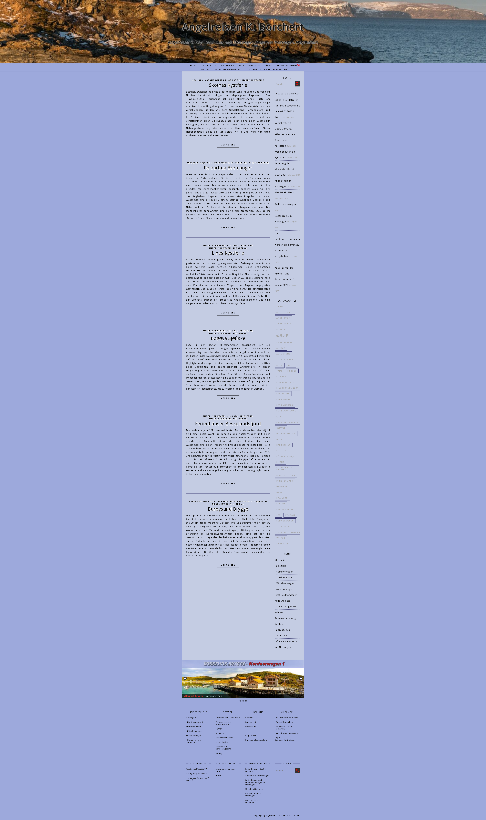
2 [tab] (243, 701)
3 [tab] (246, 701)
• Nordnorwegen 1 (194, 722)
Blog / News (250, 735)
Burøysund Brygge (228, 509)
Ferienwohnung (286, 411)
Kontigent (283, 450)
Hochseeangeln (286, 433)
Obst (279, 492)
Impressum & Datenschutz (229, 69)
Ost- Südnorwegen (286, 594)
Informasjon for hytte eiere (226, 770)
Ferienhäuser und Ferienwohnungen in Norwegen (255, 782)
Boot (291, 365)
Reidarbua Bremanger (228, 168)
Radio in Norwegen (286, 204)
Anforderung (284, 312)
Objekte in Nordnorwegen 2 (246, 80)
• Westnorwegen (193, 735)
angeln (281, 329)
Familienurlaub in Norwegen (253, 794)
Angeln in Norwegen (202, 501)
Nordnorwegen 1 (241, 501)
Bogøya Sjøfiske (228, 338)
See (278, 515)
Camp (279, 371)
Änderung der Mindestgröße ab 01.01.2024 (285, 169)
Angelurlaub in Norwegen (257, 775)
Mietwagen (221, 733)
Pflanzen (282, 498)
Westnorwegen (259, 163)
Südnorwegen (285, 521)
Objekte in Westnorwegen (217, 163)
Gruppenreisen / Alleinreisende (223, 723)
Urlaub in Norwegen (254, 789)
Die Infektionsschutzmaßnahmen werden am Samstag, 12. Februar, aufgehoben (292, 245)
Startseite (193, 65)
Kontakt (206, 69)
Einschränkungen (287, 388)
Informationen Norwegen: (287, 717)
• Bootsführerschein (284, 722)
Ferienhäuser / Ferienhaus (228, 717)
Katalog (219, 753)
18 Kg (279, 306)
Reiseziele (208, 65)
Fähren (268, 65)
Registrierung (285, 509)
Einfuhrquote (285, 382)
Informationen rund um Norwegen (268, 69)
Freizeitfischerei (287, 422)
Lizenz (280, 462)
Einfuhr (281, 376)
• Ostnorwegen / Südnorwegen (193, 741)
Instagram (196, 773)
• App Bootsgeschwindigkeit (285, 738)
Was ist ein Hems (285, 192)
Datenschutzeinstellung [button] (256, 740)
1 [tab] (240, 701)
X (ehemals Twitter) (197, 779)
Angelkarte (283, 323)
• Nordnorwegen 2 (194, 726)
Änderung (282, 543)
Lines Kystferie (228, 253)
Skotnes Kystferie (228, 85)
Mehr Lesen (228, 144)
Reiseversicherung (287, 65)
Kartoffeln (283, 445)
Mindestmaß (284, 481)
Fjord (279, 416)
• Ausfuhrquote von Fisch (286, 733)
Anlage (280, 348)
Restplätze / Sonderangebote (223, 747)
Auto (279, 365)
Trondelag (240, 248)
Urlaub (280, 538)
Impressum (250, 726)
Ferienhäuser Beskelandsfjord (228, 423)
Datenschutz (251, 722)
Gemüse (281, 428)
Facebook (196, 769)
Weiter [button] (300, 678)
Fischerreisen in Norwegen (252, 801)
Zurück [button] (185, 678)
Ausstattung (284, 359)
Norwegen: (191, 717)
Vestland (241, 163)
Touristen (283, 526)
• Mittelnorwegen (194, 731)
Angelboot (283, 318)
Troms (240, 504)
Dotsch (292, 371)
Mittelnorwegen (214, 245)
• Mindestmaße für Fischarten (283, 727)
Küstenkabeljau (286, 456)
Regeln (280, 503)
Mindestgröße (286, 475)
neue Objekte (228, 65)
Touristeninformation (291, 532)
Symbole (290, 515)
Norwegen (282, 486)
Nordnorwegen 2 (215, 80)
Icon (279, 439)
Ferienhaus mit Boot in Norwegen (255, 770)
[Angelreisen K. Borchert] (243, 31)
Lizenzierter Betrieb (284, 469)
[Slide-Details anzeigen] (243, 679)
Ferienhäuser (284, 405)
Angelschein (284, 342)
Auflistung (283, 354)
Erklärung (283, 393)
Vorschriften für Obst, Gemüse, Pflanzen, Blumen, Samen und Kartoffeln (285, 134)
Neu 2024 (197, 80)
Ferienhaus (283, 399)
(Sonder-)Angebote (249, 65)
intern (218, 775)
